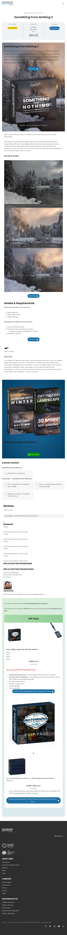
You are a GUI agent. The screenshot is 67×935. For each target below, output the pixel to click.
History (4, 888)
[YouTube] (59, 926)
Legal (4, 893)
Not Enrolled (12, 28)
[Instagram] (54, 926)
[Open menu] (63, 3)
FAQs (4, 873)
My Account (6, 862)
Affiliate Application (8, 902)
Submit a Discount (8, 905)
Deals (4, 871)
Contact (4, 891)
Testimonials (6, 885)
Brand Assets (6, 908)
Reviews (5, 868)
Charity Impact (6, 882)
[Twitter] (50, 926)
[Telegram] (63, 926)
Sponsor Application (8, 913)
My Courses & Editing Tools (10, 865)
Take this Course (54, 28)
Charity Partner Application (10, 911)
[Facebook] (45, 926)
